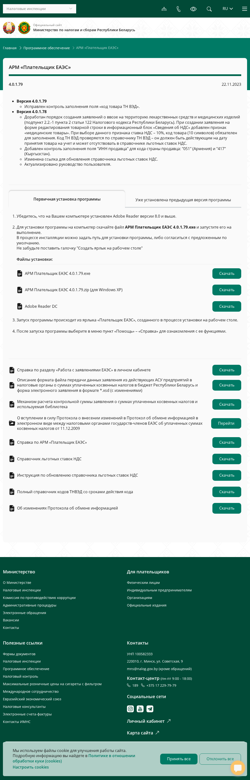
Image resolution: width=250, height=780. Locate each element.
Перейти (226, 423)
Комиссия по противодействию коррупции (39, 597)
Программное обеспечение (46, 48)
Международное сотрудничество (31, 691)
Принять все (179, 758)
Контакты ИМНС (17, 721)
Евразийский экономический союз (32, 699)
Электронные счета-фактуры (27, 714)
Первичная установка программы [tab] (67, 199)
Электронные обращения (24, 612)
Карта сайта (140, 733)
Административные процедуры (29, 605)
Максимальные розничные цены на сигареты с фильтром (52, 684)
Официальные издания (147, 605)
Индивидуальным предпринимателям (159, 590)
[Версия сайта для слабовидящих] (193, 9)
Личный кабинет (146, 721)
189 (136, 685)
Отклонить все (220, 758)
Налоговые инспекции (22, 590)
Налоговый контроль (20, 676)
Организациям (139, 597)
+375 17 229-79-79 (161, 685)
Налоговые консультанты (24, 706)
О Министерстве (17, 582)
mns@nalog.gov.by (143, 668)
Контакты (11, 627)
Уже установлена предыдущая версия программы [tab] (183, 199)
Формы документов (19, 654)
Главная (10, 48)
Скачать (226, 273)
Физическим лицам (143, 582)
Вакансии (11, 620)
